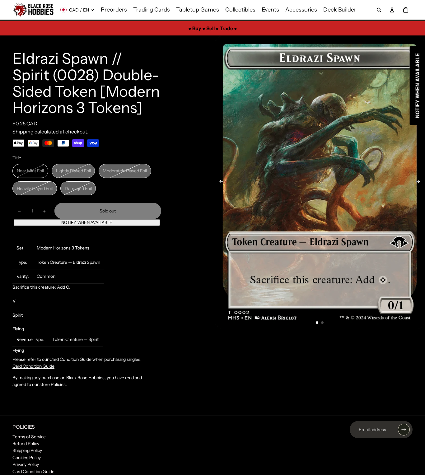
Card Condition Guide (33, 366)
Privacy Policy (25, 464)
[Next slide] (420, 182)
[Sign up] (404, 429)
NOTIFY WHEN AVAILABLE (86, 222)
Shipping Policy (27, 450)
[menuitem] (114, 10)
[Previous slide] (219, 182)
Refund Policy (25, 443)
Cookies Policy (26, 457)
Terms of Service (29, 437)
